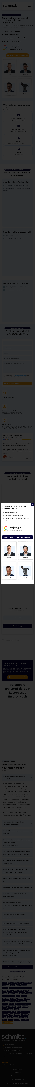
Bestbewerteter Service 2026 (15, 528)
